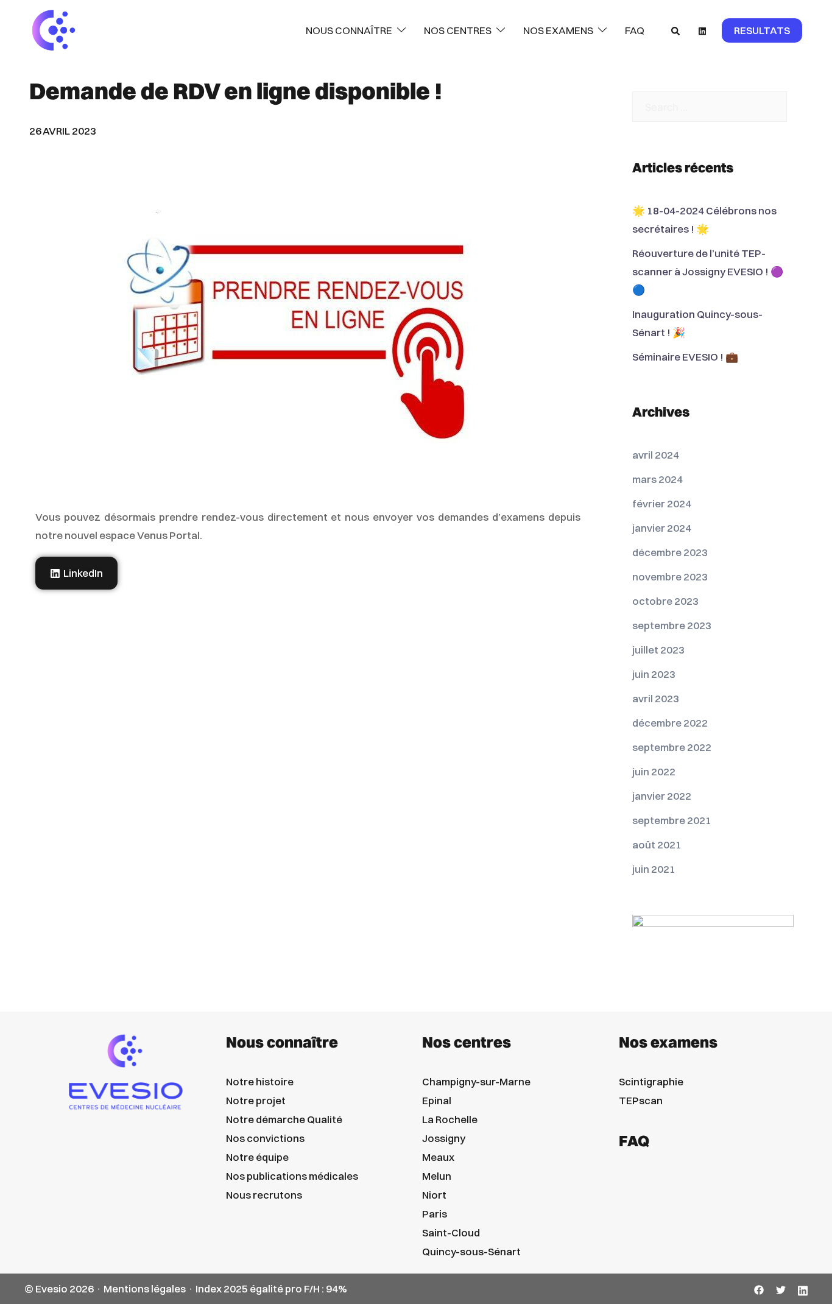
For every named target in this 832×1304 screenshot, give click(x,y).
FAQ (634, 30)
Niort (434, 1194)
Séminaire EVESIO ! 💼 (685, 356)
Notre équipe (257, 1157)
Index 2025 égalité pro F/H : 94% (271, 1288)
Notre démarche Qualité (284, 1119)
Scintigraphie (651, 1081)
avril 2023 (655, 698)
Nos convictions (265, 1138)
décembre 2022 (670, 722)
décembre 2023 (670, 552)
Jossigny (443, 1138)
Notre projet (256, 1100)
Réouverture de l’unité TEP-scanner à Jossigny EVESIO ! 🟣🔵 (707, 271)
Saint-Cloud (451, 1232)
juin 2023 (653, 674)
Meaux (438, 1157)
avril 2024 (655, 454)
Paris (434, 1213)
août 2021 (657, 844)
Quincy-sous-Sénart (471, 1251)
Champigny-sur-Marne (476, 1081)
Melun (436, 1175)
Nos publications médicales (292, 1175)
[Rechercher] (676, 30)
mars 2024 (657, 479)
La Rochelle (450, 1119)
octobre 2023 (665, 600)
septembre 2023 (671, 625)
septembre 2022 (671, 747)
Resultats (762, 30)
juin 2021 (653, 868)
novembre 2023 (670, 576)
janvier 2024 (661, 527)
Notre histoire (260, 1081)
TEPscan (641, 1100)
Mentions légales (145, 1288)
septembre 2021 (671, 820)
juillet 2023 (658, 649)
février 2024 (661, 503)
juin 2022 (653, 771)
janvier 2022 (661, 795)
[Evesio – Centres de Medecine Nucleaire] (53, 29)
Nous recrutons (264, 1194)
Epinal (436, 1100)
